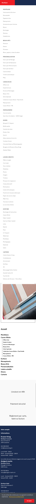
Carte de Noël (7, 71)
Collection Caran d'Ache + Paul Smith (13, 100)
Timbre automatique (8, 74)
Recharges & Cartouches (10, 212)
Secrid (5, 135)
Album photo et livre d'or (10, 138)
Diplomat (5, 245)
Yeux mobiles (6, 166)
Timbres (5, 178)
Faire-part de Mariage (9, 59)
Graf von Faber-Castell (9, 221)
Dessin (5, 46)
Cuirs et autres (7, 113)
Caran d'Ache (7, 82)
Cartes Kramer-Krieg (8, 255)
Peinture (5, 43)
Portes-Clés (6, 132)
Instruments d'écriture (9, 12)
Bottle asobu (6, 126)
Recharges (6, 30)
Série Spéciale (7, 97)
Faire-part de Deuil (8, 68)
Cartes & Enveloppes (9, 190)
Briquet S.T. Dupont (8, 123)
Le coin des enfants (8, 205)
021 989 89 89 (5, 446)
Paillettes (5, 169)
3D (4, 267)
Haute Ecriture (7, 88)
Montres (5, 33)
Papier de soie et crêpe (9, 196)
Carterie (6, 252)
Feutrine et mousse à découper (11, 193)
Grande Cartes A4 (8, 273)
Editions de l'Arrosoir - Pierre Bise (12, 279)
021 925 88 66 (5, 470)
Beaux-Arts (6, 40)
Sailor (4, 248)
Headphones (6, 36)
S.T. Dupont (6, 233)
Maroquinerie (6, 21)
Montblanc (6, 9)
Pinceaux (5, 49)
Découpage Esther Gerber (10, 270)
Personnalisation (9, 56)
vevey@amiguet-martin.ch (8, 472)
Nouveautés (6, 15)
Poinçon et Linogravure (9, 181)
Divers (5, 120)
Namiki (5, 227)
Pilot (4, 230)
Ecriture (6, 209)
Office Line (6, 85)
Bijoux (5, 27)
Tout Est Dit (6, 276)
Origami (5, 175)
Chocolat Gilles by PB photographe (12, 144)
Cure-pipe (6, 163)
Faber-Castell (6, 218)
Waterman (6, 236)
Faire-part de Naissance (9, 62)
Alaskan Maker (7, 150)
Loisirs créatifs (8, 157)
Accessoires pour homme (10, 24)
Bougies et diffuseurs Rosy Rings (12, 147)
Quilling (5, 264)
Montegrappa (6, 242)
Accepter (29, 501)
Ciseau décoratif (7, 184)
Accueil (4, 329)
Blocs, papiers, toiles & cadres (11, 52)
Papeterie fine (7, 18)
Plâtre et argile (7, 160)
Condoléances (7, 258)
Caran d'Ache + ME (8, 105)
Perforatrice (6, 187)
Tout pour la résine (8, 202)
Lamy (4, 224)
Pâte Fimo (6, 199)
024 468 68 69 (5, 491)
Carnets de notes (7, 129)
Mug (4, 77)
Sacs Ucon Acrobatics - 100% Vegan (13, 116)
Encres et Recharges (8, 91)
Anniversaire (6, 261)
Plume (5, 172)
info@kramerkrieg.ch (6, 448)
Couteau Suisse (7, 141)
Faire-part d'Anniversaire (10, 65)
